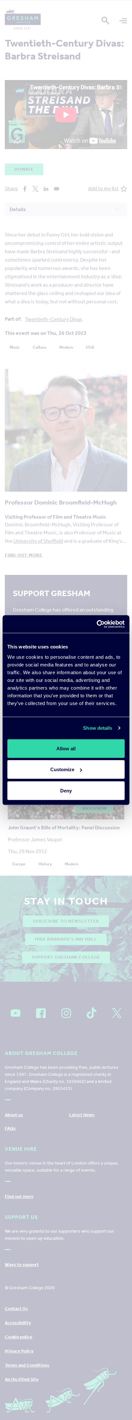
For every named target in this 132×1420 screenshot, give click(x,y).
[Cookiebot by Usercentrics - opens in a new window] (97, 624)
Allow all (66, 748)
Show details (97, 728)
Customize (62, 769)
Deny (66, 790)
